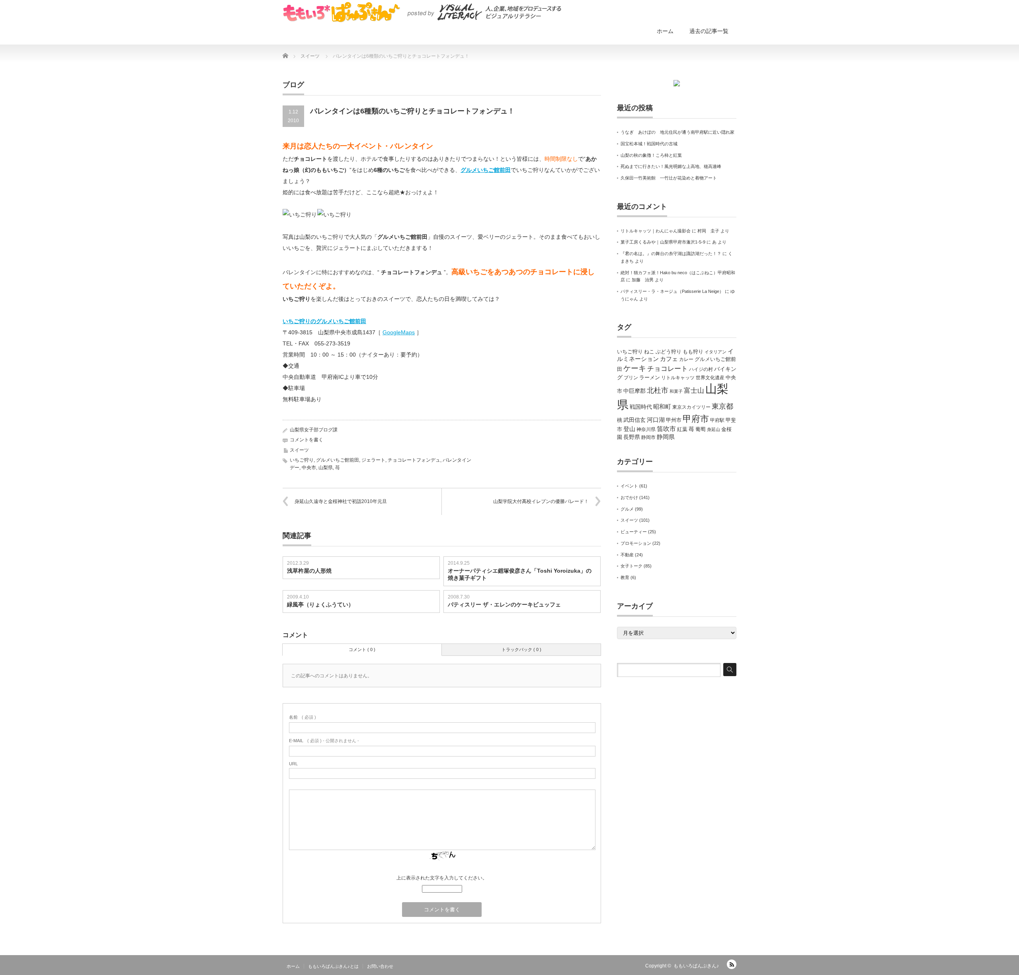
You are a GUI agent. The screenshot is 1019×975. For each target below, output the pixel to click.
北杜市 (657, 390)
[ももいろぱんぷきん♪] (422, 12)
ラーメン (649, 377)
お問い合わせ (380, 966)
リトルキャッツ (678, 377)
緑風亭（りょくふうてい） (320, 604)
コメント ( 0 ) (362, 649)
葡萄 (700, 429)
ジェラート (373, 460)
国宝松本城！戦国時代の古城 (649, 143)
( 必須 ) (302, 717)
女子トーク (631, 566)
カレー (686, 359)
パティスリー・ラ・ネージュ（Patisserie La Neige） (672, 291)
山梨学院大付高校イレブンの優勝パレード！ (541, 501)
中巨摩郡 (634, 391)
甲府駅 (717, 420)
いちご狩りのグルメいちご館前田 (324, 321)
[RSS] (731, 964)
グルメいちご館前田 (486, 170)
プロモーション (636, 543)
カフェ (669, 359)
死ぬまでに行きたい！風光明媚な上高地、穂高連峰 (671, 166)
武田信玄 (634, 420)
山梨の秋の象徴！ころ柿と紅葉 (651, 155)
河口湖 (656, 419)
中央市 (309, 467)
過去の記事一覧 (708, 31)
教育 (625, 577)
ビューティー (634, 531)
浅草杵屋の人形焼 (309, 570)
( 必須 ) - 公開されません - (324, 740)
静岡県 (666, 437)
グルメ (627, 509)
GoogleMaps (399, 332)
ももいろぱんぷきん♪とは (333, 966)
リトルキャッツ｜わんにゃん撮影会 (656, 230)
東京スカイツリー (691, 407)
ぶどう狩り (668, 352)
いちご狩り (302, 460)
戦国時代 (641, 407)
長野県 (631, 437)
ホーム (665, 31)
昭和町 (662, 407)
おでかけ (629, 497)
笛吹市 (666, 428)
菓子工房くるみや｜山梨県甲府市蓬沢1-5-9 (663, 242)
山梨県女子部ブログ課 (314, 430)
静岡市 (648, 437)
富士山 (694, 390)
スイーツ (299, 450)
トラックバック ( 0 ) (521, 649)
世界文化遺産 (710, 377)
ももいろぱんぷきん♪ (696, 966)
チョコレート (667, 368)
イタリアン (715, 351)
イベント (629, 486)
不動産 (627, 554)
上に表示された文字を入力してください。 (441, 878)
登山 (629, 429)
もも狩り (693, 352)
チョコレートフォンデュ (414, 460)
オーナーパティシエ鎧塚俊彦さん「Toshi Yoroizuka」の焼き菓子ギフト (519, 574)
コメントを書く (306, 440)
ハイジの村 (701, 369)
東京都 (722, 406)
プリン (631, 377)
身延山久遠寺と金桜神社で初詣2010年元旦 (343, 501)
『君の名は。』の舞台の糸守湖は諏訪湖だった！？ (671, 253)
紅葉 (682, 429)
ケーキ (634, 368)
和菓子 (676, 391)
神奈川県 (646, 429)
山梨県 (325, 467)
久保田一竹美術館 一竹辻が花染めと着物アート (669, 178)
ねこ (649, 352)
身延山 (713, 429)
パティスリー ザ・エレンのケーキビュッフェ (504, 604)
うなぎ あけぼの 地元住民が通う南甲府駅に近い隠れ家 (677, 132)
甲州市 (673, 420)
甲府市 (696, 419)
